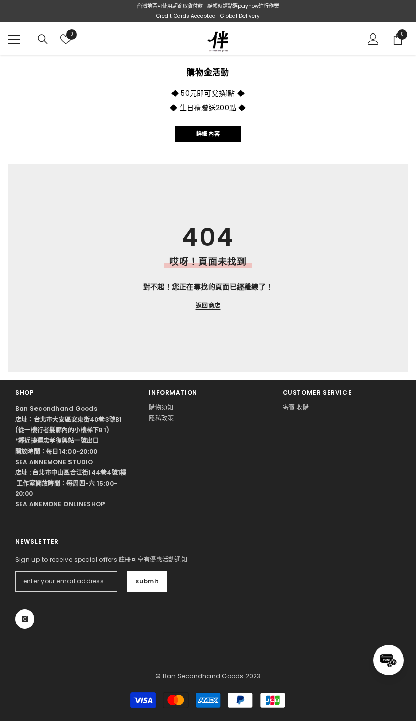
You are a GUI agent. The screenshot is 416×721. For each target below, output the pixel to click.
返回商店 (208, 305)
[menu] (14, 39)
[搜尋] (43, 39)
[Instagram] (24, 619)
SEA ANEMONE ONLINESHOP (60, 504)
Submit (147, 581)
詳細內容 (208, 134)
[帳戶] (373, 39)
